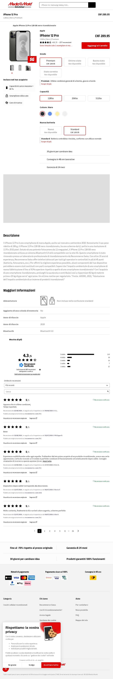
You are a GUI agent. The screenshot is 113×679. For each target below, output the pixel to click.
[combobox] (63, 5)
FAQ (77, 615)
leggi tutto (47, 461)
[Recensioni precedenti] (34, 530)
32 (73, 531)
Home (4, 25)
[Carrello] (108, 5)
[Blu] (50, 113)
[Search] (92, 5)
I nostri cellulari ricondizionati (15, 605)
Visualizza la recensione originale (15, 418)
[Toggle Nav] (4, 5)
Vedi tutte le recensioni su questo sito (27, 374)
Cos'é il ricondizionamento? (51, 610)
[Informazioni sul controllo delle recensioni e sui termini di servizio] (40, 369)
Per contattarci (82, 605)
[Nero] (42, 113)
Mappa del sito (82, 620)
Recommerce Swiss (48, 605)
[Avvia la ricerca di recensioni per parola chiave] (108, 391)
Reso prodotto (82, 610)
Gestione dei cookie (48, 620)
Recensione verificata (101, 399)
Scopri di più (46, 84)
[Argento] (64, 113)
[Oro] (57, 113)
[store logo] (20, 5)
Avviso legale (45, 615)
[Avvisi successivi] (78, 531)
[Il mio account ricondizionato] (103, 5)
